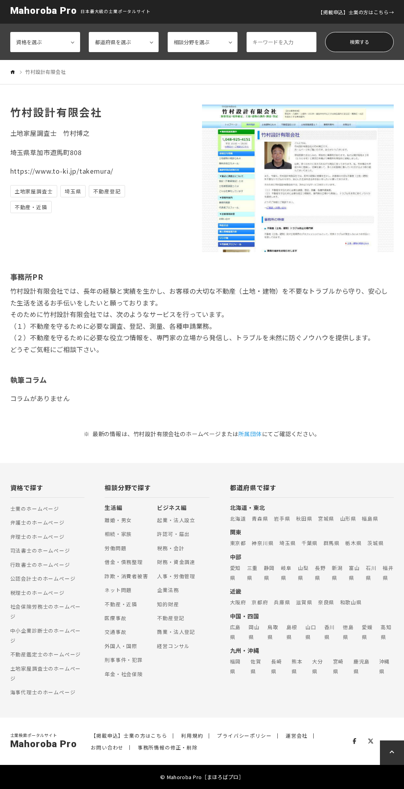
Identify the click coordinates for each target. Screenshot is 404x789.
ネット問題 (118, 590)
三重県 (252, 572)
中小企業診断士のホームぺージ (45, 635)
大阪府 (238, 602)
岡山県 (254, 632)
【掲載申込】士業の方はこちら (353, 12)
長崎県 (276, 666)
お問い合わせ (107, 747)
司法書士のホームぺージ (40, 550)
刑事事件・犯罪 (124, 659)
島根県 (291, 632)
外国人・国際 (121, 646)
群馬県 (332, 543)
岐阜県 (286, 572)
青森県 (260, 518)
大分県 (317, 666)
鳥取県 (273, 632)
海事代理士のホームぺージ (43, 692)
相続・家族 (118, 534)
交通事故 (115, 631)
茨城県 (375, 543)
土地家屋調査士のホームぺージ (45, 673)
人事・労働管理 (176, 576)
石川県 (371, 572)
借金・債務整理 (124, 562)
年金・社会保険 (124, 674)
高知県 (386, 632)
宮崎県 (338, 666)
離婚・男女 (118, 520)
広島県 (235, 632)
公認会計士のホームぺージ (43, 578)
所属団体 (250, 433)
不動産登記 (170, 618)
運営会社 (296, 735)
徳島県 (348, 632)
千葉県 (309, 543)
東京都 (238, 543)
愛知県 (235, 572)
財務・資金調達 (176, 562)
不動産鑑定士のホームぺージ (45, 654)
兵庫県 (282, 602)
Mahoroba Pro (43, 11)
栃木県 (353, 543)
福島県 (370, 518)
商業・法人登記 (176, 631)
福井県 (388, 572)
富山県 (354, 572)
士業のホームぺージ (34, 508)
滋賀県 (304, 602)
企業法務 (168, 590)
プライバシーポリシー (244, 735)
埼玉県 (287, 543)
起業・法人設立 (176, 520)
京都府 (260, 602)
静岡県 (269, 572)
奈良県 (326, 602)
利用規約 (192, 735)
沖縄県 (384, 666)
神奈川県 (262, 543)
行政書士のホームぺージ (40, 564)
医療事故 (115, 618)
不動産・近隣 (121, 604)
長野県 (320, 572)
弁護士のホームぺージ (37, 522)
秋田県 (304, 518)
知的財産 (168, 604)
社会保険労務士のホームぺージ (45, 611)
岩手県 (282, 518)
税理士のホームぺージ (37, 592)
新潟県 (337, 572)
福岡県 (235, 666)
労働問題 (115, 548)
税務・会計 (170, 548)
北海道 (238, 518)
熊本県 (297, 666)
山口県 (310, 632)
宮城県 (326, 518)
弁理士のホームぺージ (37, 536)
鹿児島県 (362, 666)
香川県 (329, 632)
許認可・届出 (173, 534)
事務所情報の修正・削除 (168, 747)
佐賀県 (256, 666)
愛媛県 (367, 632)
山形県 (348, 518)
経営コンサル (173, 646)
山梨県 (303, 572)
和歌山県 (351, 602)
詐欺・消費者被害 (126, 576)
